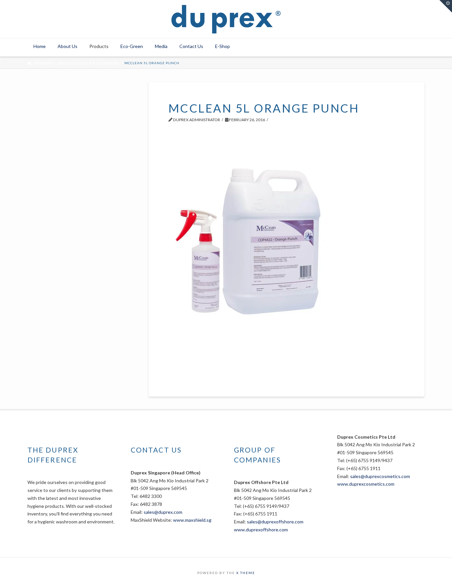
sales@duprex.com (163, 512)
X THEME (245, 573)
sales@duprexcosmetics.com (380, 476)
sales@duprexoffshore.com (275, 521)
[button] (445, 6)
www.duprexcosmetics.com (365, 484)
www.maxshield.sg (192, 520)
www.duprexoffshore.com (261, 529)
